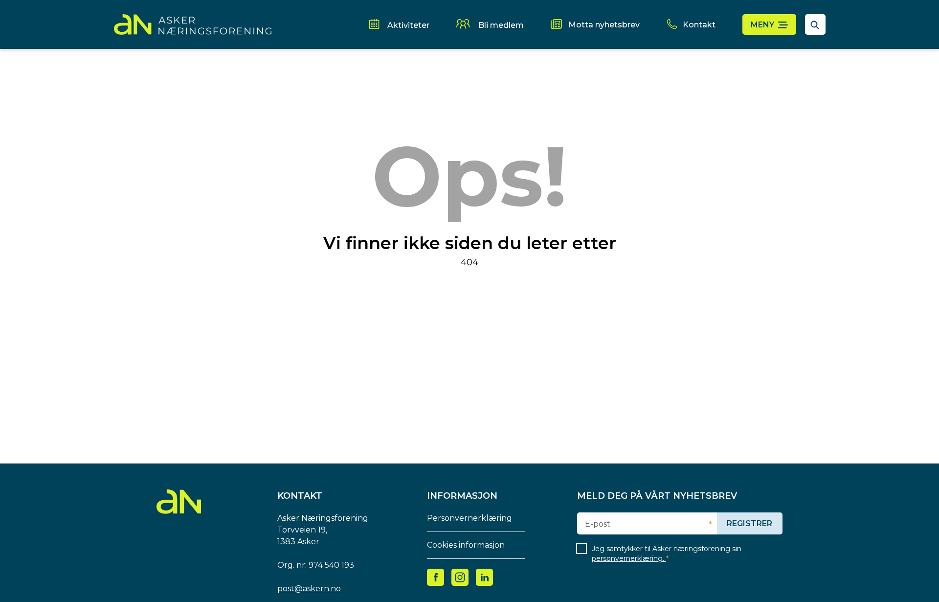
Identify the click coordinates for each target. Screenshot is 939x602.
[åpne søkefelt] (815, 24)
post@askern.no (309, 588)
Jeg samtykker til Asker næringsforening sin (666, 553)
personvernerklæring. (629, 558)
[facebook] (436, 576)
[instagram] (460, 576)
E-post (597, 524)
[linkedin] (484, 576)
